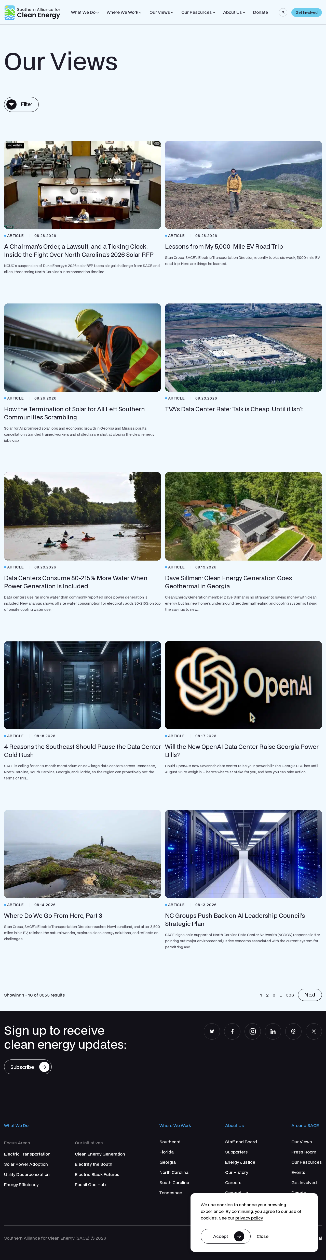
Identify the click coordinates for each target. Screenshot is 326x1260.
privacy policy (249, 1218)
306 (290, 995)
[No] (262, 1236)
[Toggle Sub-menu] (98, 13)
